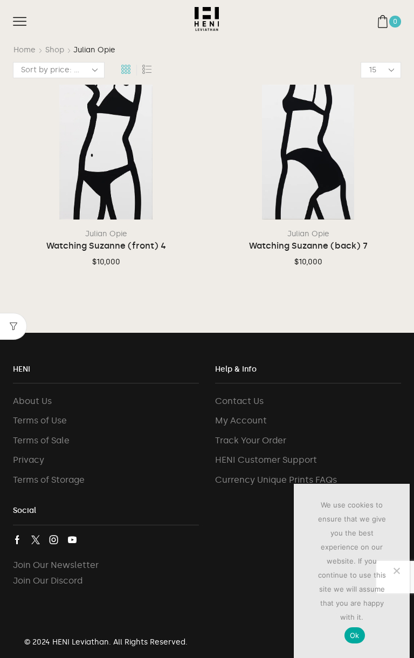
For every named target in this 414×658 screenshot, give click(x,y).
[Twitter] (35, 540)
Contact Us (239, 401)
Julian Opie (106, 233)
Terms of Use (40, 420)
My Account (241, 420)
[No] (396, 570)
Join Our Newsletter (56, 565)
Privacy (28, 460)
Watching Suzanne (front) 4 (106, 246)
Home (24, 49)
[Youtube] (72, 540)
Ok (355, 635)
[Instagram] (54, 540)
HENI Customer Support (266, 460)
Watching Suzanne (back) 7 (308, 246)
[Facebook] (17, 540)
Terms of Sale (41, 440)
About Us (32, 401)
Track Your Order (250, 440)
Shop (54, 49)
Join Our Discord (47, 580)
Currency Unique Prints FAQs (276, 480)
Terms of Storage (49, 480)
